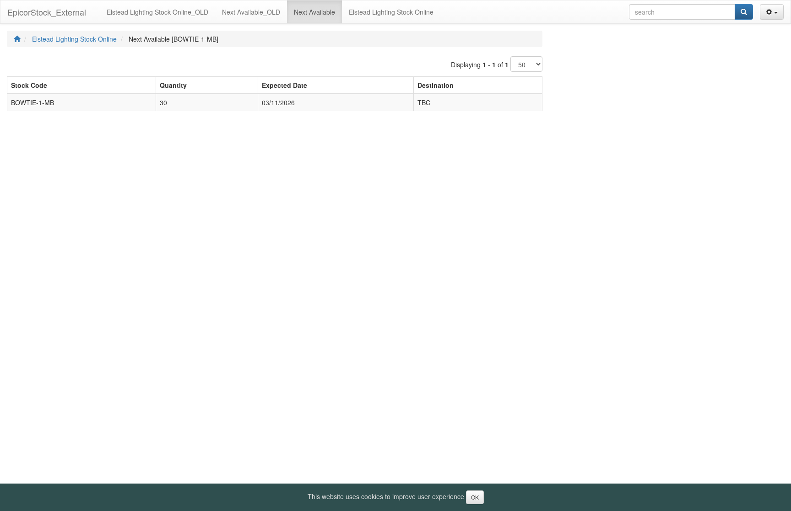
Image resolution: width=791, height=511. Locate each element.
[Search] (744, 12)
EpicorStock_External (46, 12)
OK (475, 497)
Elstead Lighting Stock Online (74, 38)
